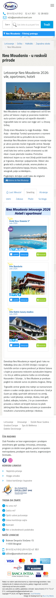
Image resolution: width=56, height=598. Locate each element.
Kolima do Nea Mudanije (18, 180)
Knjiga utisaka (13, 475)
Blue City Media (48, 596)
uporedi (16, 254)
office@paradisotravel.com (19, 553)
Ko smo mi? (11, 505)
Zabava (19, 198)
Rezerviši (42, 254)
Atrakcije (43, 192)
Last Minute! (15, 192)
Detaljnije (24, 254)
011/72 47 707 (31, 549)
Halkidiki (29, 43)
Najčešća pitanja (14, 471)
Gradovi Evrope (11, 425)
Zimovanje (22, 422)
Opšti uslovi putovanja (16, 515)
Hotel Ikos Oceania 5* (19, 222)
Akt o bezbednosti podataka (20, 529)
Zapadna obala (43, 43)
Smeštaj (30, 192)
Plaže (30, 198)
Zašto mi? (11, 510)
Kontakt (10, 524)
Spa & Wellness (29, 425)
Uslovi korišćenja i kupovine (19, 480)
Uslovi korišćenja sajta (16, 520)
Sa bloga (43, 198)
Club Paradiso (35, 593)
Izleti (8, 198)
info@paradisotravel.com (20, 17)
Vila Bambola (15, 267)
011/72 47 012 (14, 549)
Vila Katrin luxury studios (21, 312)
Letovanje (9, 43)
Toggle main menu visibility (52, 5)
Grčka (19, 43)
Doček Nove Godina (40, 422)
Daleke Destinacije (12, 428)
